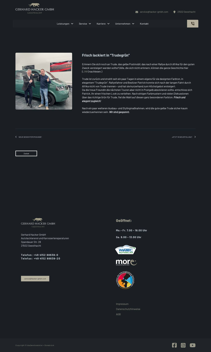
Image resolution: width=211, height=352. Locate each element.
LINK (85, 71)
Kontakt (144, 23)
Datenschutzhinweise (128, 308)
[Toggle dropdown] (72, 23)
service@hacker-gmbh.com (35, 279)
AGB (118, 314)
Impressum (122, 303)
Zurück (26, 153)
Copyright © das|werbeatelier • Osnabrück (34, 345)
